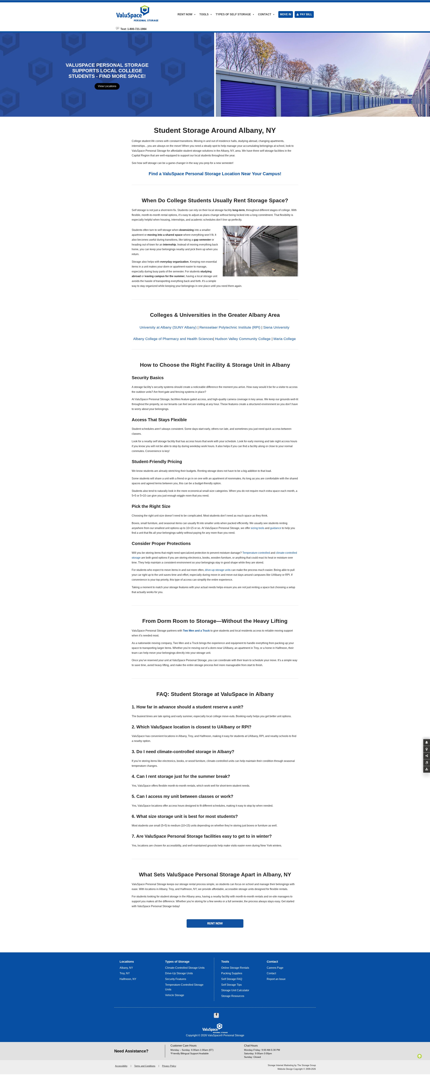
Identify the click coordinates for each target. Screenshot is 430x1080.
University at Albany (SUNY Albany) (168, 327)
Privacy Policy (169, 1066)
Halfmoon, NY (128, 979)
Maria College (285, 339)
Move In (285, 14)
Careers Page (275, 967)
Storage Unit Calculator (235, 990)
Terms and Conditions (144, 1066)
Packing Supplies (231, 973)
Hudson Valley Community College (243, 339)
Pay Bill (306, 14)
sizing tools (257, 528)
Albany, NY (126, 967)
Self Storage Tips (231, 984)
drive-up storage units (218, 570)
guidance (275, 528)
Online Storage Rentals (235, 967)
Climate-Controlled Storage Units (185, 967)
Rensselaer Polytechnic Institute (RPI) (229, 327)
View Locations (107, 86)
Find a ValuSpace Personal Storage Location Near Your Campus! (215, 173)
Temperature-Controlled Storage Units (184, 987)
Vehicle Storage (174, 995)
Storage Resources (232, 996)
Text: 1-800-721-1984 (132, 29)
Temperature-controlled (256, 552)
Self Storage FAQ (231, 979)
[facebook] (216, 1015)
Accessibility (121, 1066)
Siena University (276, 327)
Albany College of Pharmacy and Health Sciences (173, 339)
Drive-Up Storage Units (179, 973)
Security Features (175, 979)
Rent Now (185, 14)
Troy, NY (125, 973)
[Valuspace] (141, 13)
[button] (426, 742)
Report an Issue (276, 979)
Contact (271, 973)
